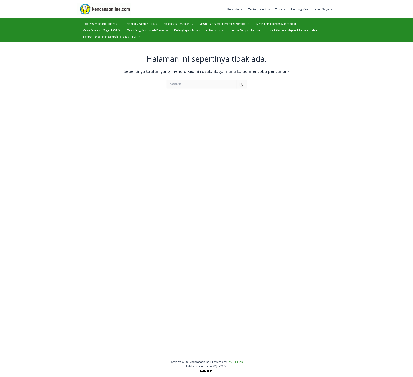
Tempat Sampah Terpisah (246, 30)
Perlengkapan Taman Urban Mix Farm (197, 30)
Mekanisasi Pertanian (177, 24)
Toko (278, 9)
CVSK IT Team (235, 362)
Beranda (233, 9)
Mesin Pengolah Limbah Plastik (145, 30)
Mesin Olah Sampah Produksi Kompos (223, 24)
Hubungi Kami (300, 9)
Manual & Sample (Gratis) (142, 24)
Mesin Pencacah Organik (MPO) (101, 30)
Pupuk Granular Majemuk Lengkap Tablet (293, 30)
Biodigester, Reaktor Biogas (100, 24)
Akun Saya (322, 9)
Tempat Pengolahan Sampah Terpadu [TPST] (110, 36)
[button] (241, 9)
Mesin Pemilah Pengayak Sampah (276, 24)
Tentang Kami (257, 9)
